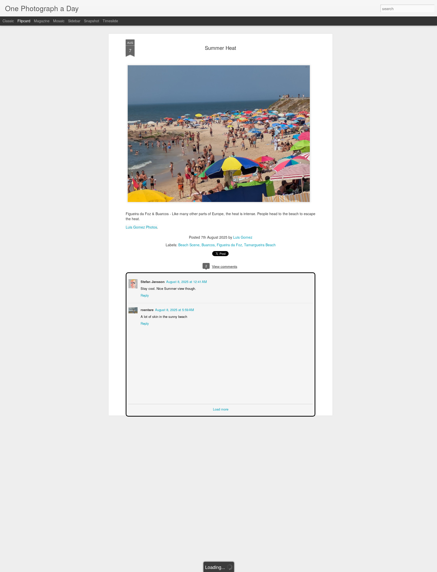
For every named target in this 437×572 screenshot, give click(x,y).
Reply (144, 294)
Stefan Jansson (152, 281)
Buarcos (208, 244)
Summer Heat (220, 47)
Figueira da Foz (229, 244)
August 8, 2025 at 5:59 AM (174, 309)
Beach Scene (189, 244)
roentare (146, 309)
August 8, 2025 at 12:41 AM (186, 281)
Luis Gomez (242, 237)
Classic (8, 20)
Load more (220, 408)
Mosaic (58, 20)
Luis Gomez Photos (141, 227)
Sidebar (74, 20)
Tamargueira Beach (260, 244)
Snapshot (91, 20)
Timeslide (110, 20)
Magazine (42, 20)
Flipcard (23, 20)
